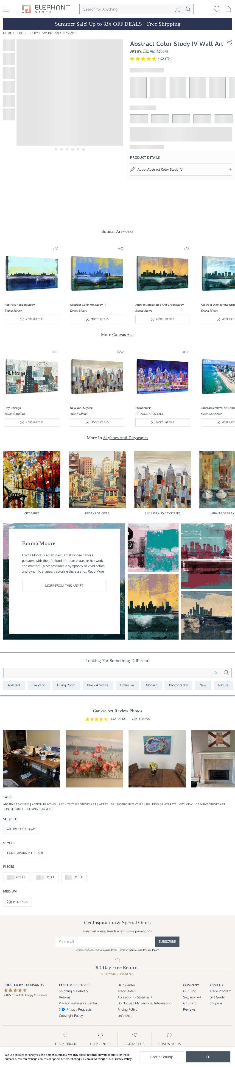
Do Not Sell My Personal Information (144, 1003)
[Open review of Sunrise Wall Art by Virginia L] (94, 758)
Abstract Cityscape (21, 829)
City (35, 33)
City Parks (31, 513)
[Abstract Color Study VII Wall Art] (206, 556)
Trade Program (220, 991)
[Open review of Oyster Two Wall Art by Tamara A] (157, 758)
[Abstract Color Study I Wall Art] (206, 615)
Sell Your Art (192, 997)
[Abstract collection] (14, 685)
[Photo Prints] (203, 685)
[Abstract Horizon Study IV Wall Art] (153, 547)
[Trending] (39, 685)
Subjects (22, 33)
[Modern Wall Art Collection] (151, 685)
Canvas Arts (123, 334)
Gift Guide (217, 997)
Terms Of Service (128, 949)
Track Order (126, 991)
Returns (64, 997)
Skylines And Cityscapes (59, 33)
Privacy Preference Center (78, 1003)
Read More (96, 571)
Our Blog (189, 991)
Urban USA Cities (97, 513)
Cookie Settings (95, 1059)
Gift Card (189, 1003)
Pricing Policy (127, 1009)
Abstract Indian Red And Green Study (159, 304)
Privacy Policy (123, 1059)
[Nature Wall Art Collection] (223, 685)
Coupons (216, 1003)
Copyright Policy (71, 1015)
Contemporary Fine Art (25, 853)
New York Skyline (81, 408)
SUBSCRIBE (167, 941)
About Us (216, 985)
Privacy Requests (79, 1009)
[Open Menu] (6, 9)
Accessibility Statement (135, 997)
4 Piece (21, 877)
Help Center (126, 985)
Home (7, 33)
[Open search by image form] (177, 9)
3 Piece (50, 877)
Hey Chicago (13, 408)
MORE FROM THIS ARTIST (64, 586)
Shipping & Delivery (73, 991)
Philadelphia (143, 408)
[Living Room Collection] (66, 685)
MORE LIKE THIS (34, 319)
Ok (208, 1057)
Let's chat (125, 1015)
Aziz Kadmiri (78, 414)
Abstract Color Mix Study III (88, 304)
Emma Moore (155, 51)
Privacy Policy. (151, 949)
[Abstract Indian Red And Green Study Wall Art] (153, 607)
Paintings (20, 901)
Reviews (189, 1009)
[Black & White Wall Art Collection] (98, 685)
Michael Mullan (15, 414)
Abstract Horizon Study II (21, 304)
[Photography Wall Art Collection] (178, 685)
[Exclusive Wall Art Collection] (127, 685)
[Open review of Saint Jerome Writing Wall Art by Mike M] (31, 758)
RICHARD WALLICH (150, 414)
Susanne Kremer (211, 414)
